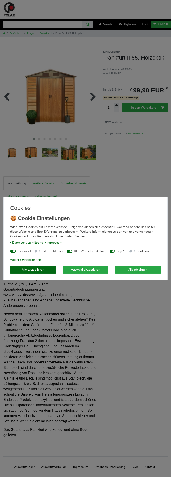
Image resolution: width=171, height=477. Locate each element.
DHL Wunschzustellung (90, 251)
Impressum (54, 242)
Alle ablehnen (137, 269)
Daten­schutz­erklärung (27, 242)
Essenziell (24, 251)
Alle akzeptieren (33, 269)
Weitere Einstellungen (25, 259)
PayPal (121, 251)
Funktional (143, 251)
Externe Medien (52, 251)
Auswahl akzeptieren (85, 269)
